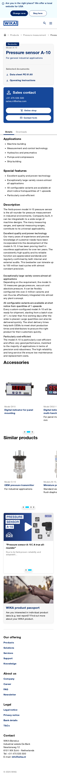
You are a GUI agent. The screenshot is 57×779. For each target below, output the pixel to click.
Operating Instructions (22, 80)
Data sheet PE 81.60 (21, 74)
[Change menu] (50, 23)
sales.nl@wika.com (16, 101)
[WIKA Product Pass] (28, 590)
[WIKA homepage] (11, 23)
